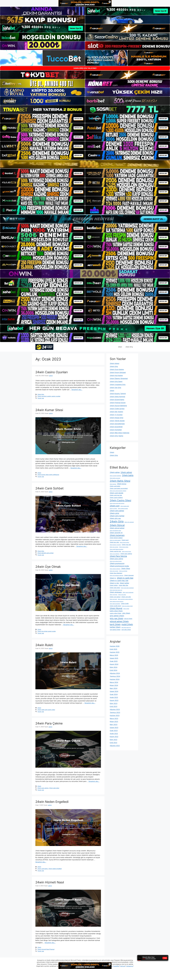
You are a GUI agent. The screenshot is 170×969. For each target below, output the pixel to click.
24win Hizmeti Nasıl (49, 882)
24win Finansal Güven (118, 403)
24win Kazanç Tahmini (118, 393)
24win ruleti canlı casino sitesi (46, 709)
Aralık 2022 (114, 733)
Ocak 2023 (114, 730)
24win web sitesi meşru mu (116, 590)
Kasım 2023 (114, 700)
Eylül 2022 (113, 743)
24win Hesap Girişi (116, 418)
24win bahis (127, 475)
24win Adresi (114, 363)
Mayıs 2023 (114, 718)
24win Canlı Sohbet (49, 488)
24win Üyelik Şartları (117, 409)
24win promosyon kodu (119, 566)
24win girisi (114, 513)
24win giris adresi (117, 511)
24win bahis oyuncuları (115, 478)
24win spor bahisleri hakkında (116, 575)
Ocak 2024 (114, 694)
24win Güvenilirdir (116, 427)
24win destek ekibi (124, 506)
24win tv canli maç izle (119, 580)
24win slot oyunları (114, 571)
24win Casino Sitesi (120, 500)
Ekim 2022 (113, 740)
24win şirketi (126, 608)
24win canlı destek (116, 493)
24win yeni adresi (115, 597)
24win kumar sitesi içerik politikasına (48, 474)
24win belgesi (113, 484)
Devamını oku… (77, 390)
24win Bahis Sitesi (120, 480)
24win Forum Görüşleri (118, 372)
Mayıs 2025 (114, 655)
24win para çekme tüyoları (116, 561)
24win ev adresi (113, 508)
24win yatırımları (113, 594)
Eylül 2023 (113, 706)
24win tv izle (114, 583)
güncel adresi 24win (119, 621)
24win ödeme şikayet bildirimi (116, 601)
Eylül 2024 (113, 670)
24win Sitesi (125, 568)
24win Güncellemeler (117, 424)
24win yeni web (113, 599)
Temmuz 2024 (115, 676)
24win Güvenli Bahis (117, 400)
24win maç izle (126, 544)
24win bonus (121, 484)
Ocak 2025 (113, 661)
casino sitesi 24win (115, 613)
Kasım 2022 (114, 736)
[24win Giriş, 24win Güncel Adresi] (44, 347)
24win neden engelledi (55, 868)
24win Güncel (117, 525)
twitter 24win (115, 627)
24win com (115, 506)
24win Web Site (123, 585)
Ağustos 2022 (115, 746)
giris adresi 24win (117, 616)
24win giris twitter (117, 516)
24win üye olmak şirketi (127, 606)
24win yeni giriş (126, 597)
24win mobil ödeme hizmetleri (116, 549)
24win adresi (126, 472)
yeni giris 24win (126, 629)
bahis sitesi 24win (116, 611)
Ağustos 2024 (115, 673)
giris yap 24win (116, 618)
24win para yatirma (126, 553)
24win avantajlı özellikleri (115, 475)
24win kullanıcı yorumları (115, 544)
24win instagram (117, 535)
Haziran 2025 (114, 652)
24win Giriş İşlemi (116, 381)
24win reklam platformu (115, 568)
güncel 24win (128, 618)
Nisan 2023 (114, 721)
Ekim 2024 (113, 667)
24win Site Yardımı (116, 412)
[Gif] (85, 164)
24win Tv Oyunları (116, 415)
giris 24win (126, 613)
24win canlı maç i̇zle (116, 495)
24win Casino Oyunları (51, 372)
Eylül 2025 (113, 649)
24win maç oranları (114, 547)
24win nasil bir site (115, 551)
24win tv (113, 578)
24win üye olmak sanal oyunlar (46, 631)
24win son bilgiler (123, 571)
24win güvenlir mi (116, 533)
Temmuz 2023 (115, 712)
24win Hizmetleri (116, 430)
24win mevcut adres (123, 547)
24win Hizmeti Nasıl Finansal (45, 949)
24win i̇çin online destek (115, 540)
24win (120, 347)
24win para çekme (42, 788)
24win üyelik (125, 603)
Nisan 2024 (114, 685)
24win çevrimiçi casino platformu (125, 599)
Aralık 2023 (114, 697)
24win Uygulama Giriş (117, 384)
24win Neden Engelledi (52, 802)
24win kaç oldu (114, 542)
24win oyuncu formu (126, 551)
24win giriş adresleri (129, 522)
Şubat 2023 (114, 727)
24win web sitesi (54, 788)
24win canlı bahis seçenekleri (119, 488)
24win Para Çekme (49, 723)
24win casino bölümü (116, 497)
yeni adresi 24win (115, 629)
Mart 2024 (113, 688)
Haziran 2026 (114, 646)
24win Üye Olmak (48, 566)
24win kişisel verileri (124, 542)
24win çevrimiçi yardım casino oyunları (48, 396)
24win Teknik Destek (117, 421)
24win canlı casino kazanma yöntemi (118, 490)
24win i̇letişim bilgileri (116, 538)
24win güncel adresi (117, 528)
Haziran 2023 (114, 715)
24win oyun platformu (115, 553)
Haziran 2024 (114, 679)
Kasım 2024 (114, 664)
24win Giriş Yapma (116, 436)
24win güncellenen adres (115, 530)
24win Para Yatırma (118, 556)
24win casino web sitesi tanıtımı (117, 503)
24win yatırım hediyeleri (128, 592)
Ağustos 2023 (115, 709)
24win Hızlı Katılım (116, 375)
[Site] (42, 118)
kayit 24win (115, 624)
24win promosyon (117, 563)
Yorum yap (40, 398)
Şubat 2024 (114, 691)
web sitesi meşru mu (126, 627)
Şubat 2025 (114, 658)
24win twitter (124, 583)
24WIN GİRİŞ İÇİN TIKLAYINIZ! (85, 68)
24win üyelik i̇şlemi (115, 606)
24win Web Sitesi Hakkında (119, 433)
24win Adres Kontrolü (117, 397)
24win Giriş (129, 347)
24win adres (115, 472)
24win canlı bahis (42, 868)
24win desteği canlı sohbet (45, 553)
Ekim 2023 (113, 703)
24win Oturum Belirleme (118, 406)
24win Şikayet (116, 608)
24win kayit (125, 540)
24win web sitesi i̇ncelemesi (127, 587)
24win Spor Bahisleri (116, 573)
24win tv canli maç (125, 578)
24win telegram (129, 575)
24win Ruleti (44, 645)
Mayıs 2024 (114, 682)
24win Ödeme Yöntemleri (119, 378)
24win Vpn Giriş (115, 387)
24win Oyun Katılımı (117, 369)
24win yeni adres (122, 594)
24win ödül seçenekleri (115, 603)
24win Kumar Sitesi (49, 410)
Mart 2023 (113, 724)
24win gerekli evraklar (123, 508)
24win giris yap (115, 518)
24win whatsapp (116, 592)
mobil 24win (127, 624)
